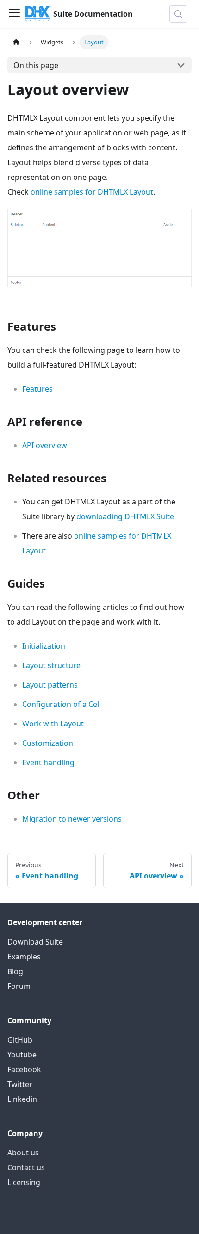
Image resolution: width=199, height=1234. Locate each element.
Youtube (22, 1055)
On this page (35, 65)
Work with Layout (53, 723)
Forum (19, 986)
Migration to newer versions (72, 819)
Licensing (23, 1182)
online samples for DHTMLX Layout (92, 192)
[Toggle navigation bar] (14, 14)
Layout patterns (50, 685)
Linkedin (22, 1099)
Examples (24, 957)
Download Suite (35, 942)
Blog (15, 971)
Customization (47, 743)
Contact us (26, 1167)
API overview (44, 445)
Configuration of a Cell (61, 704)
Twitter (19, 1084)
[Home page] (16, 42)
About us (23, 1153)
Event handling (48, 762)
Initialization (43, 646)
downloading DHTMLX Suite (125, 516)
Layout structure (51, 665)
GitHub (19, 1040)
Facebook (24, 1069)
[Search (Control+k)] (178, 14)
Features (37, 389)
